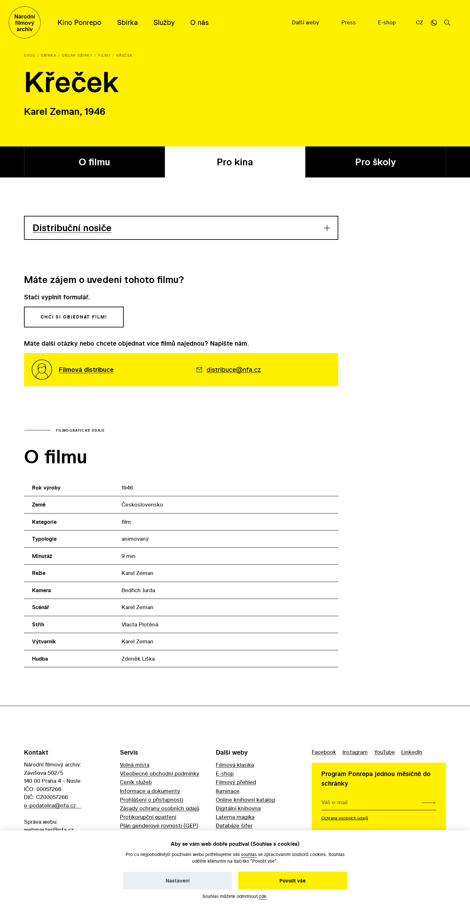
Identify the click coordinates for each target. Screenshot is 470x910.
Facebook (324, 752)
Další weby (306, 22)
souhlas (249, 854)
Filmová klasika (235, 764)
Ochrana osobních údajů (344, 818)
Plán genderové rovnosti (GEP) (159, 825)
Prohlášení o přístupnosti (151, 799)
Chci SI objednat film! (74, 317)
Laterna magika (235, 816)
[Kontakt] (434, 22)
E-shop (387, 22)
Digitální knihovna (238, 808)
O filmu (94, 162)
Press (349, 22)
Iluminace (227, 791)
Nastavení (178, 880)
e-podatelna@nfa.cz (50, 805)
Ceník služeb (136, 782)
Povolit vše (292, 880)
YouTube (384, 752)
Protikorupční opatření (148, 816)
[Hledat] (447, 22)
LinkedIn (411, 752)
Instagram (355, 752)
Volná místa (134, 764)
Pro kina (235, 162)
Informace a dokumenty (150, 791)
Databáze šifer (234, 825)
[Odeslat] (428, 802)
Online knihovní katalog (245, 799)
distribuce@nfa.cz (234, 369)
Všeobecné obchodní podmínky (159, 773)
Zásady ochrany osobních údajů (159, 808)
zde (262, 896)
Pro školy (375, 162)
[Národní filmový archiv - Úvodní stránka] (25, 22)
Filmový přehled (236, 782)
